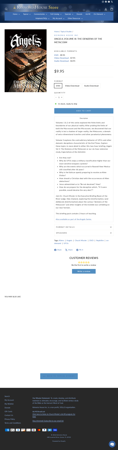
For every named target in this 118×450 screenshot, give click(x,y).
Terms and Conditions (13, 423)
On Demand (98, 14)
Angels (69, 240)
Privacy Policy (10, 419)
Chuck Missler (81, 240)
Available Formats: (66, 51)
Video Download (61, 58)
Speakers (61, 233)
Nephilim (100, 240)
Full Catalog (55, 14)
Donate (79, 14)
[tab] (83, 118)
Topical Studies (66, 32)
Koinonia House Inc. (66, 35)
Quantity (60, 93)
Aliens (61, 240)
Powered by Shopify (58, 441)
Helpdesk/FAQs (41, 18)
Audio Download (61, 61)
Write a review (83, 271)
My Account (57, 18)
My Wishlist (9, 404)
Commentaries (39, 14)
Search (7, 396)
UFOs (66, 243)
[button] (112, 444)
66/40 (88, 14)
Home (15, 14)
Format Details (65, 227)
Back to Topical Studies (60, 376)
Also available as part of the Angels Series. (74, 219)
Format (58, 81)
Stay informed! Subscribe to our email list (48, 421)
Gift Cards (8, 411)
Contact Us (9, 415)
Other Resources (74, 18)
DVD (56, 55)
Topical (26, 14)
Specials (68, 14)
